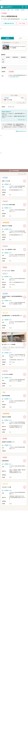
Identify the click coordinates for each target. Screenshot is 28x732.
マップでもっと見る (21, 102)
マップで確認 (24, 19)
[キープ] (24, 181)
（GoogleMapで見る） (14, 76)
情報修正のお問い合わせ (21, 131)
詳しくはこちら (21, 119)
